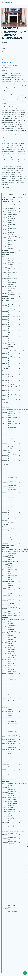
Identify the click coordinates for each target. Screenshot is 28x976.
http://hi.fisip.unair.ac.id (7, 62)
